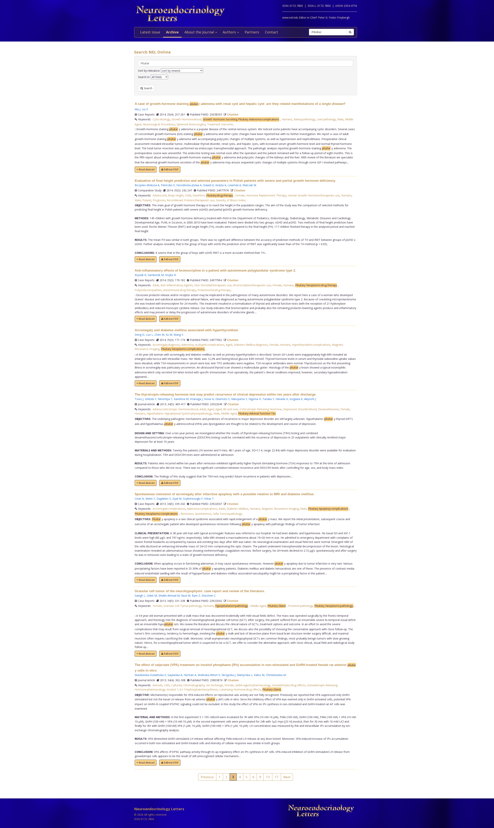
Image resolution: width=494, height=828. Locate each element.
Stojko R (170, 275)
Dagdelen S (163, 498)
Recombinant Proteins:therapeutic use (190, 200)
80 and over (230, 409)
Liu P (145, 109)
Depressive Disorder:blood (299, 409)
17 (276, 777)
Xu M (169, 334)
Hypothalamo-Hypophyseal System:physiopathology (179, 413)
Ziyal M (176, 498)
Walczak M (249, 185)
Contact (271, 32)
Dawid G (208, 185)
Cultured (176, 685)
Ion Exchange (214, 685)
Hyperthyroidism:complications (311, 344)
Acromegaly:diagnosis (166, 344)
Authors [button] (230, 32)
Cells (167, 685)
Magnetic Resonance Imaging (280, 508)
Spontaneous (203, 513)
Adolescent (160, 195)
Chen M (159, 334)
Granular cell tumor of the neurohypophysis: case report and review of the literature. (200, 591)
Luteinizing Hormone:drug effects (240, 689)
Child (188, 195)
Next (286, 777)
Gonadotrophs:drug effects (289, 685)
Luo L (149, 334)
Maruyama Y (239, 399)
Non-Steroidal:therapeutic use (213, 285)
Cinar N (139, 498)
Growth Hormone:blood (186, 119)
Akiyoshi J (310, 399)
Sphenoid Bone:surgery (191, 124)
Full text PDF (170, 169)
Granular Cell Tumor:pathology (182, 606)
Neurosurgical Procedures (159, 124)
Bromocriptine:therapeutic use (252, 285)
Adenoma (187, 344)
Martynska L (244, 675)
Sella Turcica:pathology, (228, 513)
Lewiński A (234, 185)
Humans (287, 119)
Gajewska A (174, 675)
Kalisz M (259, 675)
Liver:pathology (326, 119)
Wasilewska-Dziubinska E (150, 675)
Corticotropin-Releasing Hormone (261, 409)
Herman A (190, 675)
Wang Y (178, 334)
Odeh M (152, 595)
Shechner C (209, 595)
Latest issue (150, 32)
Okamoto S (222, 399)
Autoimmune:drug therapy (179, 290)
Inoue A (209, 399)
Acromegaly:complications (169, 508)
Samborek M (156, 275)
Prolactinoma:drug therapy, (214, 290)
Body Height (176, 195)
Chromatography (194, 685)
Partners (252, 32)
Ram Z (196, 595)
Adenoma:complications (202, 508)
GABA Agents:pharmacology (253, 685)
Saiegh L (140, 595)
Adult (156, 285)
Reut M (185, 595)
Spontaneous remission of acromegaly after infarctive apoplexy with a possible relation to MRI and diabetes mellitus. (225, 494)
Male (340, 119)
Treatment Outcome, (220, 124)
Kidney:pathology (304, 119)
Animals (157, 685)
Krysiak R (140, 275)
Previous (207, 777)
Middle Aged (229, 413)
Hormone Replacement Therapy (266, 195)
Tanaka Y (268, 399)
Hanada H (282, 399)
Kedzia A (220, 185)
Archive (172, 32)
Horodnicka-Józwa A (189, 185)
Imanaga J (196, 399)
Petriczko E (168, 185)
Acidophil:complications (209, 344)
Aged (229, 344)
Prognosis (159, 200)
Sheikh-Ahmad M (169, 595)
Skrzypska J (228, 675)
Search (147, 88)
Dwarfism (199, 195)
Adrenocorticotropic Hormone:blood (175, 409)
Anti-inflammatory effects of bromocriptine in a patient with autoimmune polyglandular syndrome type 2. (215, 270)
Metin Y (150, 498)
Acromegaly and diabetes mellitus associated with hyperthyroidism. (187, 330)
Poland (146, 200)
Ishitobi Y (150, 399)
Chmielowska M (276, 675)
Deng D (139, 334)
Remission (186, 513)
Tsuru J (139, 399)
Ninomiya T (165, 399)
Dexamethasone (328, 409)
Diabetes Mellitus (237, 508)
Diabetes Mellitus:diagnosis (251, 344)
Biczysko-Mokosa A (147, 185)
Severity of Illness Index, (231, 200)
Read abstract (146, 169)
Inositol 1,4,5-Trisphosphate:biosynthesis (192, 689)
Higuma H (255, 399)
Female (240, 195)
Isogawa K (296, 399)
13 (268, 777)
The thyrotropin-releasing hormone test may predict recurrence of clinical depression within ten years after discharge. (225, 394)
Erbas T (209, 498)
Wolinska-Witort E (209, 675)
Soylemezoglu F (193, 498)
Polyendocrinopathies (148, 290)
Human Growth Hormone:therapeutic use (314, 195)
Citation (232, 114)
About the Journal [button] (199, 32)
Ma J (137, 109)
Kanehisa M (181, 399)
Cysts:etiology (161, 119)
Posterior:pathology (300, 606)
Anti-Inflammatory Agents (177, 285)
